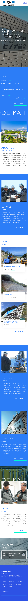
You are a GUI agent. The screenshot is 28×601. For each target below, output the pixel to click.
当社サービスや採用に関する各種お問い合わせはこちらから (11, 554)
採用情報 (18, 584)
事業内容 (3, 581)
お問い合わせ (12, 586)
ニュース (3, 584)
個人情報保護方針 (5, 591)
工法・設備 (19, 581)
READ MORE (19, 104)
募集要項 (3, 586)
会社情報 (11, 584)
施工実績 (11, 581)
